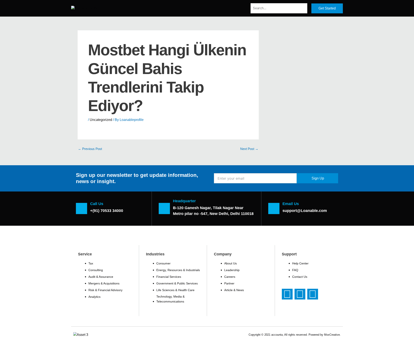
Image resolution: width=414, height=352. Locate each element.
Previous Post (90, 148)
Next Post (249, 148)
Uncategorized (101, 120)
